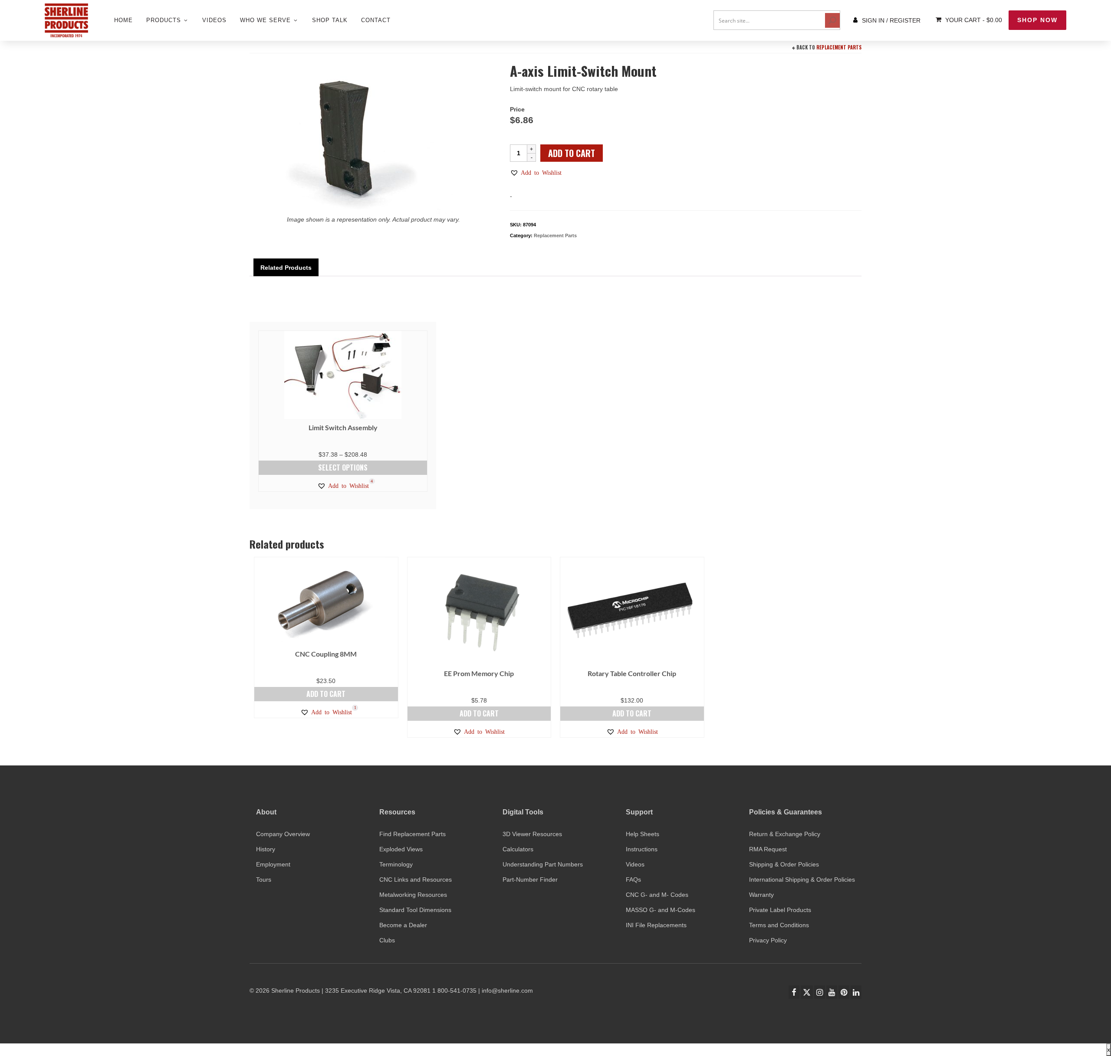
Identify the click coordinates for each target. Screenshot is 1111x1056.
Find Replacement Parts (412, 833)
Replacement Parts (838, 47)
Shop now (1037, 19)
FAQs (633, 879)
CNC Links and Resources (415, 879)
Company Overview (283, 833)
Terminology (396, 864)
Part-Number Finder (530, 879)
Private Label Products (780, 909)
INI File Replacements (656, 925)
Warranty (761, 894)
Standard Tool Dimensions (415, 909)
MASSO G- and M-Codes (660, 909)
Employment (273, 864)
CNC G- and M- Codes (657, 894)
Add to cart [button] (325, 694)
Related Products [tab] (286, 267)
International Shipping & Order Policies (802, 879)
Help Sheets (642, 833)
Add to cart (571, 153)
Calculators (518, 849)
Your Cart (972, 19)
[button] (536, 172)
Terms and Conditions (779, 925)
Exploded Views (401, 849)
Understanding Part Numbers (543, 864)
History (265, 849)
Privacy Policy (768, 940)
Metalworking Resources (413, 894)
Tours (263, 879)
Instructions (641, 849)
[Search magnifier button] (832, 20)
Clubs (387, 940)
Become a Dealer (403, 925)
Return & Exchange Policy (784, 833)
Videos (635, 864)
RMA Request (768, 849)
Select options (343, 467)
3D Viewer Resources (532, 833)
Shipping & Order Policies (784, 864)
